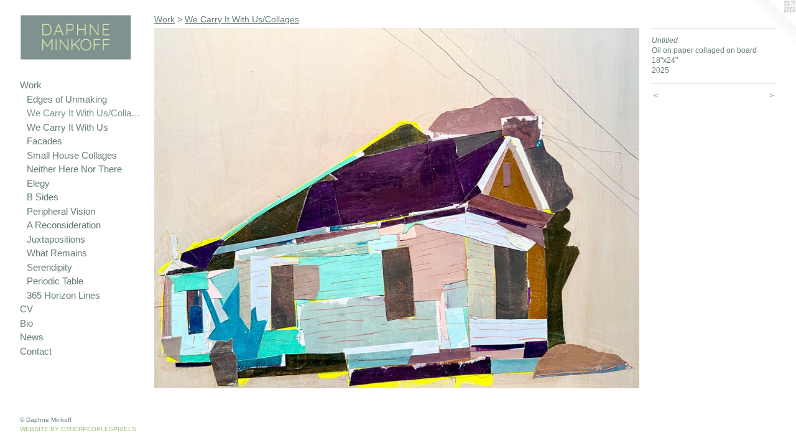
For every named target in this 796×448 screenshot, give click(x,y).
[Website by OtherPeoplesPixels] (771, 25)
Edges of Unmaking (67, 99)
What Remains (57, 253)
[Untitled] (396, 208)
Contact (36, 351)
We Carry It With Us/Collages (85, 113)
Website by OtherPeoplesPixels (78, 429)
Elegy (38, 183)
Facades (44, 141)
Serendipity (49, 267)
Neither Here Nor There (74, 169)
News (32, 337)
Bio (26, 323)
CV (26, 309)
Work (31, 85)
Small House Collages (72, 155)
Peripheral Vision (61, 211)
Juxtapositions (56, 239)
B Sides (42, 197)
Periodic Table (55, 281)
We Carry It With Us (67, 127)
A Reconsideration (64, 225)
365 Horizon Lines (63, 295)
